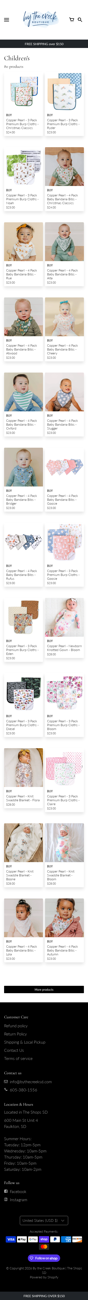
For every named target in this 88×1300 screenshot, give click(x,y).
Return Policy (15, 1033)
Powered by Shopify (44, 1277)
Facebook (18, 1191)
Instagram (18, 1199)
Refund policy (16, 1025)
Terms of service (18, 1058)
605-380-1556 (23, 1089)
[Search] (80, 19)
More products (44, 989)
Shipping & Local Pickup (24, 1042)
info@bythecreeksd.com (31, 1081)
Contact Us (14, 1050)
